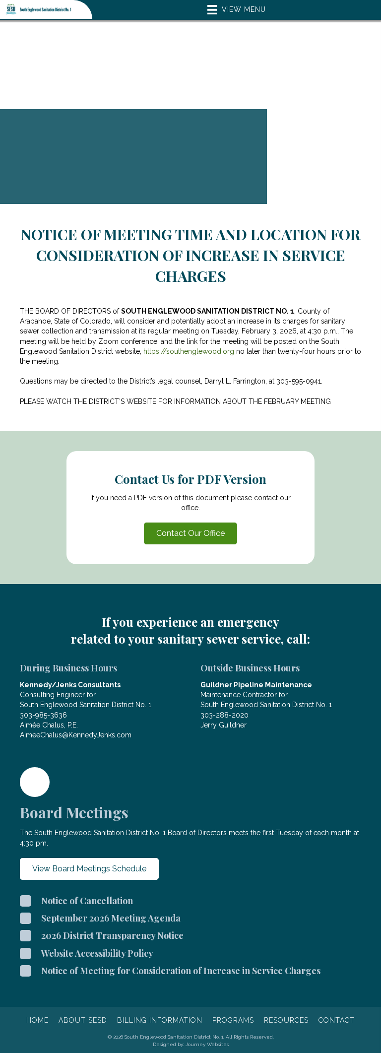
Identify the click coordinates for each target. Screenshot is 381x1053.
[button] (190, 533)
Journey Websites (207, 1044)
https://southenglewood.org (188, 351)
